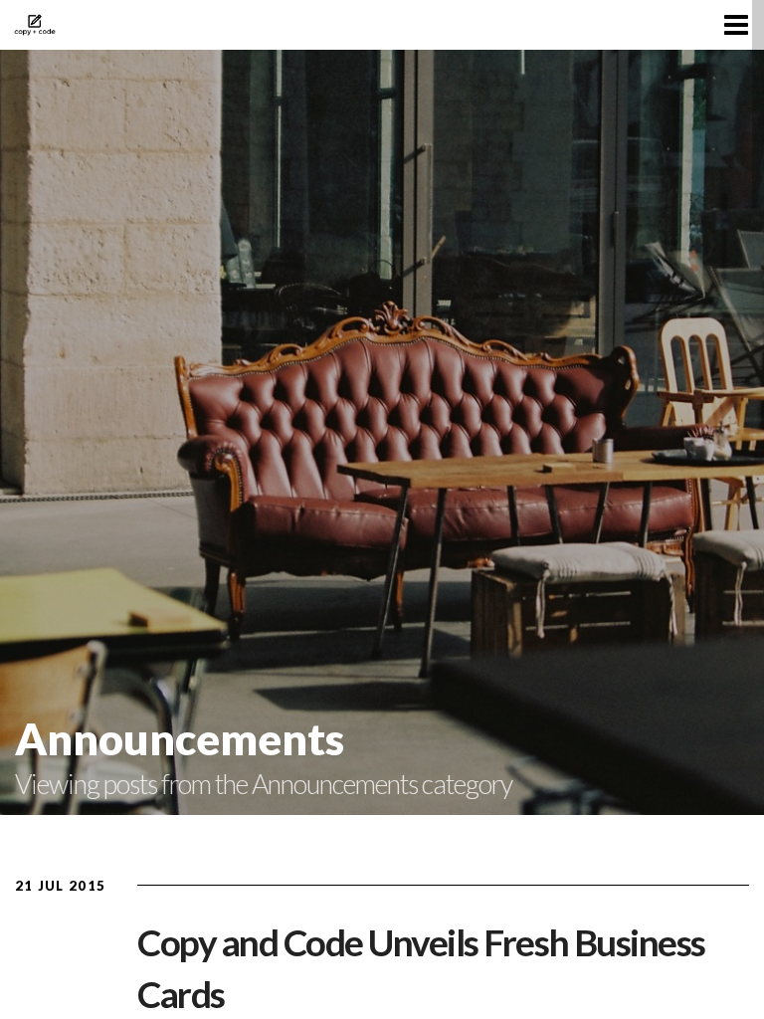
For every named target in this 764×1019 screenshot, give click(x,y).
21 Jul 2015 (60, 886)
